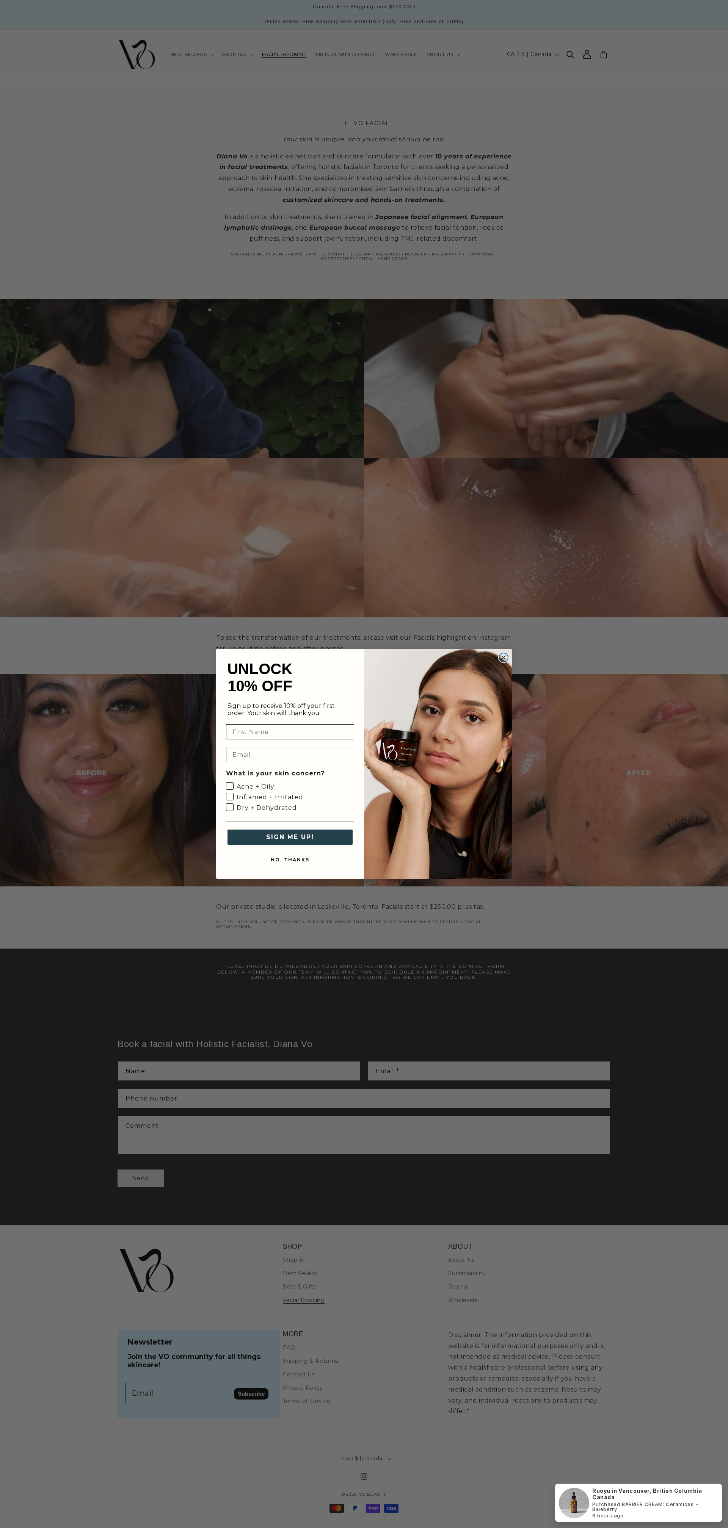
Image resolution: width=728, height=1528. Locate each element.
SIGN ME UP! (290, 837)
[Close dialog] (503, 657)
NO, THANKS (290, 860)
